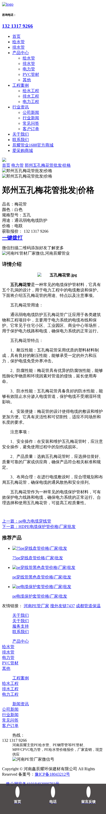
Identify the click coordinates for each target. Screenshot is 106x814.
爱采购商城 (22, 150)
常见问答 (31, 123)
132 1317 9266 (17, 26)
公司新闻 (31, 112)
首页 (16, 36)
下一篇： (39, 526)
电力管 (29, 69)
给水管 (18, 42)
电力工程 (31, 101)
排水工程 (31, 96)
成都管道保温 (88, 606)
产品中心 (20, 52)
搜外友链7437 (62, 606)
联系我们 (20, 139)
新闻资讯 (20, 704)
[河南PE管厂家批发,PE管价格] (7, 4)
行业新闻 (31, 118)
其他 (27, 80)
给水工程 (31, 91)
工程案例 (20, 85)
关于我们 (20, 134)
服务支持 (20, 626)
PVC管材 (31, 74)
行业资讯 (20, 107)
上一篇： (26, 521)
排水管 (18, 47)
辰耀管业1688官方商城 (33, 145)
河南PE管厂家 (36, 606)
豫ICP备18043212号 (52, 774)
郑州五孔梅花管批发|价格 (48, 165)
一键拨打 (12, 237)
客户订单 (31, 129)
